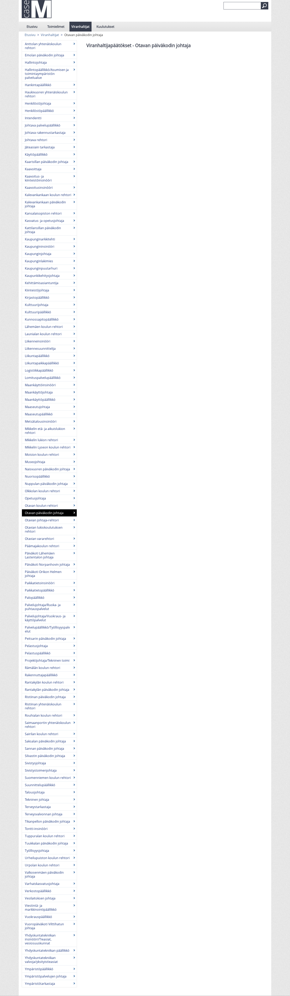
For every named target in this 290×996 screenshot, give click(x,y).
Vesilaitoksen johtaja (40, 898)
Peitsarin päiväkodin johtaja (45, 638)
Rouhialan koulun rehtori (43, 715)
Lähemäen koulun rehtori (44, 327)
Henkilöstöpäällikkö (39, 111)
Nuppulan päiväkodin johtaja (46, 484)
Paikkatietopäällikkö (39, 590)
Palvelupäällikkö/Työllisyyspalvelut (47, 629)
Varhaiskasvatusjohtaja (42, 884)
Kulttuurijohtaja (36, 305)
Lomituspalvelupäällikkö (43, 378)
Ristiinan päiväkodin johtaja (45, 697)
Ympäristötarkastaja (40, 983)
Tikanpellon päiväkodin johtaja (47, 821)
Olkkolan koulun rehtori (42, 491)
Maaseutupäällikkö (39, 414)
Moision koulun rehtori (42, 454)
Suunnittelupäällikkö (40, 785)
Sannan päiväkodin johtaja (44, 748)
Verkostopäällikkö (38, 891)
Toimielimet (56, 26)
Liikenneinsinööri (37, 341)
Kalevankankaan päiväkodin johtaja (45, 204)
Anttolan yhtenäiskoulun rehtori (43, 46)
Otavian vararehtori (39, 539)
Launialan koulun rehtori (43, 334)
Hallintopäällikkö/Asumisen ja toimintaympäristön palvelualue (47, 74)
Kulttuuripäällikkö (38, 312)
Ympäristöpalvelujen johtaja (45, 976)
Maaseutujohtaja (37, 407)
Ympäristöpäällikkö (39, 969)
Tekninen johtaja (37, 799)
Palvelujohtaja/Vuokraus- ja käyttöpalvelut (45, 618)
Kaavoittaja (33, 169)
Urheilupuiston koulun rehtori (47, 858)
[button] (264, 5)
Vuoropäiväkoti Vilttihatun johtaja (44, 926)
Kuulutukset (105, 26)
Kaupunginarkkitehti (40, 239)
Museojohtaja (35, 462)
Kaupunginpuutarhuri (41, 268)
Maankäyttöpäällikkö (40, 399)
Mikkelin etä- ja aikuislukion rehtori (45, 431)
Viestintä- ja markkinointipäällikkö (41, 907)
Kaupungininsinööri (39, 246)
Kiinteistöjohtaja (37, 290)
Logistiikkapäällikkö (39, 370)
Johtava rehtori (36, 140)
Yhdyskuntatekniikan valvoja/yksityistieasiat (41, 960)
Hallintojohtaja (36, 62)
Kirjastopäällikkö (37, 297)
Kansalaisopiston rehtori (43, 213)
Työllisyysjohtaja (37, 850)
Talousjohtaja (35, 792)
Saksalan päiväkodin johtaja (45, 741)
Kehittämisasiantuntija (41, 283)
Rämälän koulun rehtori (42, 668)
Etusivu (32, 26)
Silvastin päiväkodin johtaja (45, 756)
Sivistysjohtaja (35, 763)
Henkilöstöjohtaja (38, 103)
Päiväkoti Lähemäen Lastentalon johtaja (40, 555)
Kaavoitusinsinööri (39, 187)
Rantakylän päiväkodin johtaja (47, 689)
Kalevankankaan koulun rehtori (48, 195)
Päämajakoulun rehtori (42, 546)
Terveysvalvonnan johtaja (43, 814)
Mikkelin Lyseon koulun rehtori (47, 447)
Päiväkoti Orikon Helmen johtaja (43, 574)
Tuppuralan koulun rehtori (45, 836)
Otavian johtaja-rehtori (42, 520)
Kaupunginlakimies (39, 261)
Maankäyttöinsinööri (40, 385)
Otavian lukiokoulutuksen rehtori (44, 529)
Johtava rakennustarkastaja (45, 132)
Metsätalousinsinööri (40, 421)
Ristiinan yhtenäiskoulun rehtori (43, 706)
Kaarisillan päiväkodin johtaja (46, 162)
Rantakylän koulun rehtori (44, 682)
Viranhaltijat (80, 26)
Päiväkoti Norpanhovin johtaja (47, 564)
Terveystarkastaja (38, 807)
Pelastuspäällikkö (38, 653)
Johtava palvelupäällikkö (42, 125)
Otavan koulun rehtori (41, 505)
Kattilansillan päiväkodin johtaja (43, 230)
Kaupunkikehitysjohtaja (42, 275)
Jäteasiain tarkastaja (40, 147)
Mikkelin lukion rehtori (41, 440)
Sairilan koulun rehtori (41, 734)
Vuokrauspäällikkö (38, 917)
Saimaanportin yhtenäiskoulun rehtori (48, 725)
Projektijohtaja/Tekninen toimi (47, 660)
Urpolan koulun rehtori (42, 865)
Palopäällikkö (34, 597)
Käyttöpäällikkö (36, 154)
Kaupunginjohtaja (38, 254)
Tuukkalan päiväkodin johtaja (46, 843)
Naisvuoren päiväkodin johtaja (47, 469)
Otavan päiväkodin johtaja (44, 513)
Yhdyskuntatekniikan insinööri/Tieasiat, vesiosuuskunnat (40, 939)
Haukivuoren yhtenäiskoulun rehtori (46, 94)
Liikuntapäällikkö (37, 356)
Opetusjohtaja (35, 498)
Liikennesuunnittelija (40, 348)
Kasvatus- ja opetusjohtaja (44, 221)
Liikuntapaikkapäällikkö (42, 363)
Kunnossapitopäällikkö (42, 319)
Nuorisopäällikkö (37, 476)
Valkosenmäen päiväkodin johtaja (44, 874)
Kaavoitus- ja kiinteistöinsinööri (38, 178)
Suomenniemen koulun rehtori (48, 778)
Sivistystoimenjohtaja (41, 770)
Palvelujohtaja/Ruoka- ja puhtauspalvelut (43, 607)
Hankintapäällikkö (38, 85)
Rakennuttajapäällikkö (41, 675)
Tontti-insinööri (36, 829)
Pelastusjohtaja (36, 646)
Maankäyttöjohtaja (39, 392)
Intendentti (33, 118)
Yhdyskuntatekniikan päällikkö (47, 950)
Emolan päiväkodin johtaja (44, 55)
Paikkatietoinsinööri (39, 583)
